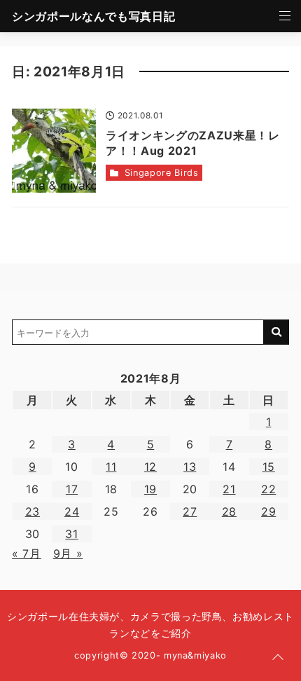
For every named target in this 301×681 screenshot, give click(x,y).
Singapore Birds (162, 172)
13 (189, 467)
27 (190, 511)
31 (71, 534)
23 (32, 511)
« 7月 (26, 553)
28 (229, 511)
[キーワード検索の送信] (276, 332)
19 (150, 489)
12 (150, 467)
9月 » (68, 553)
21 (229, 489)
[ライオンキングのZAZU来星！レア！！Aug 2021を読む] (54, 151)
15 (268, 467)
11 (111, 467)
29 (268, 511)
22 (268, 489)
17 (72, 489)
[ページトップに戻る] (278, 658)
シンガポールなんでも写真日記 (93, 16)
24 (71, 511)
